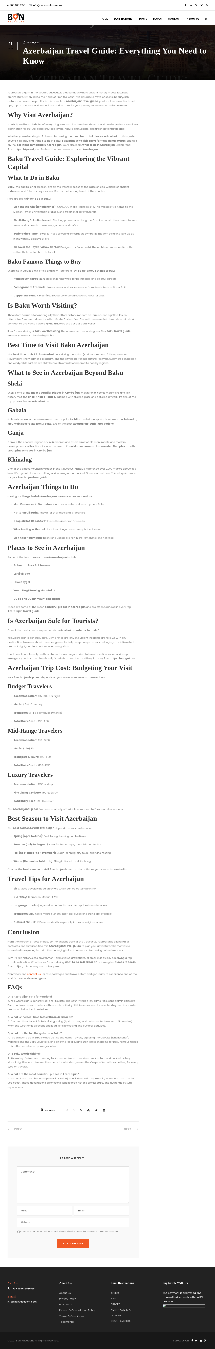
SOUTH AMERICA (121, 1321)
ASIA (113, 1298)
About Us (193, 18)
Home (104, 18)
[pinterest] (196, 5)
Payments (65, 1304)
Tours (143, 18)
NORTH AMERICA (121, 1309)
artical (30, 42)
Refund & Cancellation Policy (77, 1310)
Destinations (123, 18)
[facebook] (185, 5)
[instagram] (207, 5)
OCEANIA (116, 1315)
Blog (37, 42)
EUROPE (115, 1304)
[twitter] (202, 5)
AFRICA (115, 1293)
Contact (174, 18)
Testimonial (66, 1321)
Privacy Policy (67, 1298)
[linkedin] (191, 5)
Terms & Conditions (71, 1316)
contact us (34, 974)
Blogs (157, 18)
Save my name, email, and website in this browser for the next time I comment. (69, 1231)
